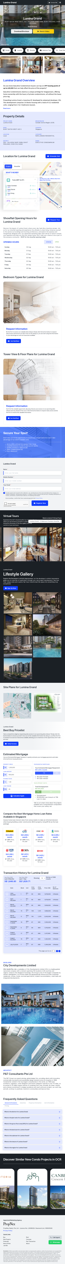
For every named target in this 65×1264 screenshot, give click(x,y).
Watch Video (44, 31)
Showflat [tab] (17, 166)
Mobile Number (8, 477)
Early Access (12, 744)
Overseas (28, 1239)
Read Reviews (32, 26)
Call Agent (56, 1237)
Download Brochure (21, 31)
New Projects (7, 1239)
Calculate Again (18, 796)
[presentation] (7, 546)
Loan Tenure (7, 786)
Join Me (5, 1245)
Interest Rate (7, 778)
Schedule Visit (55, 156)
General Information (11, 1103)
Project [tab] (8, 166)
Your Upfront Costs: (40, 783)
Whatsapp (56, 1242)
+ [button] (59, 205)
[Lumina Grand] (48, 184)
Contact (54, 2)
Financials (6, 1241)
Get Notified (14, 341)
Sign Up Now (11, 588)
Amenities (23, 1103)
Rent (27, 1237)
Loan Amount (7, 771)
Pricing (7, 1106)
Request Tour (55, 220)
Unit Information (49, 1103)
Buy (4, 1237)
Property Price (8, 764)
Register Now (41, 503)
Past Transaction (30, 1241)
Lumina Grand (7, 569)
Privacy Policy (38, 498)
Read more (6, 108)
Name (5, 469)
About (28, 1243)
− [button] (59, 208)
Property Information (35, 1103)
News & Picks (7, 1243)
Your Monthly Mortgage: (42, 764)
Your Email (7, 485)
